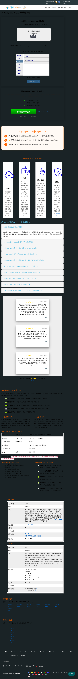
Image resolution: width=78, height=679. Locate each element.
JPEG (19, 70)
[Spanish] (32, 672)
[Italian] (45, 672)
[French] (33, 674)
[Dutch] (42, 672)
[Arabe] (46, 674)
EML (19, 61)
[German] (39, 672)
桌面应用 (54, 7)
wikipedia (36, 591)
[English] (29, 672)
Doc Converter (44, 652)
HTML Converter (53, 652)
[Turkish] (36, 674)
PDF (19, 58)
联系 (65, 7)
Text (19, 73)
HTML (19, 67)
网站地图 (5, 673)
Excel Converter (64, 652)
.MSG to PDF (58, 520)
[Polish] (30, 674)
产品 (59, 7)
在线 (49, 7)
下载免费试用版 (23, 112)
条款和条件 (18, 673)
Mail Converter (35, 652)
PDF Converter (15, 652)
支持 (62, 7)
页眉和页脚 (29, 60)
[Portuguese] (35, 672)
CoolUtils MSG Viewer (31, 525)
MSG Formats (28, 534)
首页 (46, 7)
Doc (19, 64)
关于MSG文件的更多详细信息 (33, 536)
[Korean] (43, 674)
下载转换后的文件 (33, 81)
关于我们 (69, 7)
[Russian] (48, 672)
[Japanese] (29, 676)
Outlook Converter (25, 652)
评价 (32, 380)
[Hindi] (39, 674)
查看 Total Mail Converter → (46, 112)
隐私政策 (11, 673)
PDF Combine (21, 655)
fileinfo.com (39, 589)
